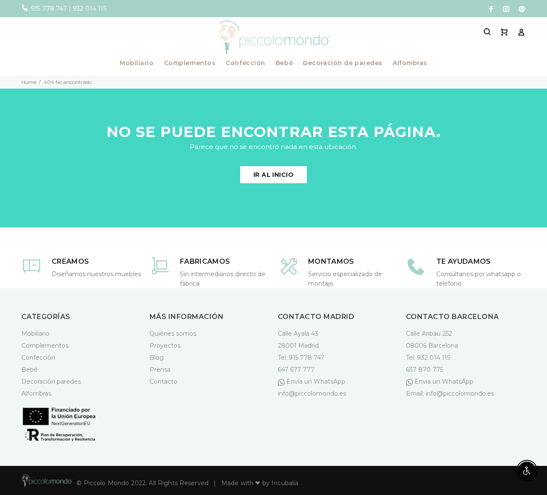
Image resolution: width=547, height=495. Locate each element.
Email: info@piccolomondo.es (450, 393)
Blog (157, 357)
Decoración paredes (51, 381)
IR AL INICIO (273, 175)
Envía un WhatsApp (315, 381)
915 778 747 (306, 357)
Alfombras (410, 63)
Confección (245, 63)
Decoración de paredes (342, 63)
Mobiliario (137, 63)
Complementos (190, 63)
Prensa (160, 369)
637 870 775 (424, 369)
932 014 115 (433, 357)
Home (28, 82)
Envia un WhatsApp (443, 381)
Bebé (284, 63)
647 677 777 (296, 369)
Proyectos (165, 345)
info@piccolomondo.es (312, 393)
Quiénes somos (173, 333)
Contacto (163, 381)
